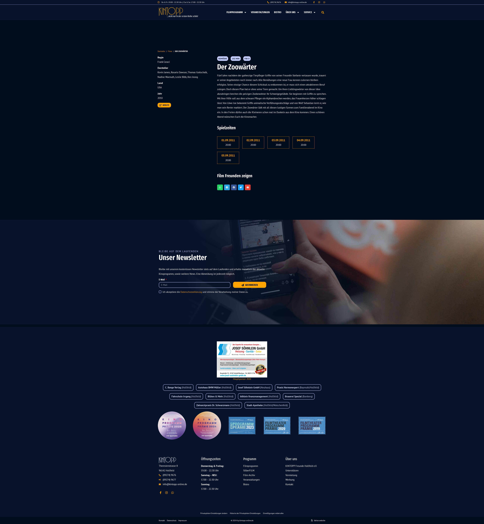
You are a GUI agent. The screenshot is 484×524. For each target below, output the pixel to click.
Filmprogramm (234, 12)
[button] (322, 12)
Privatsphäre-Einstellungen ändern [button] (213, 513)
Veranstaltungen (260, 12)
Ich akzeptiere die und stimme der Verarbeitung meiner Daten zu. (205, 291)
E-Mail (162, 280)
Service (308, 12)
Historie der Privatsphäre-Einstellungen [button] (245, 513)
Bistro (277, 12)
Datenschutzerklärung (191, 291)
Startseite (161, 51)
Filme (170, 51)
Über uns (291, 12)
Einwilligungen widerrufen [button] (273, 513)
